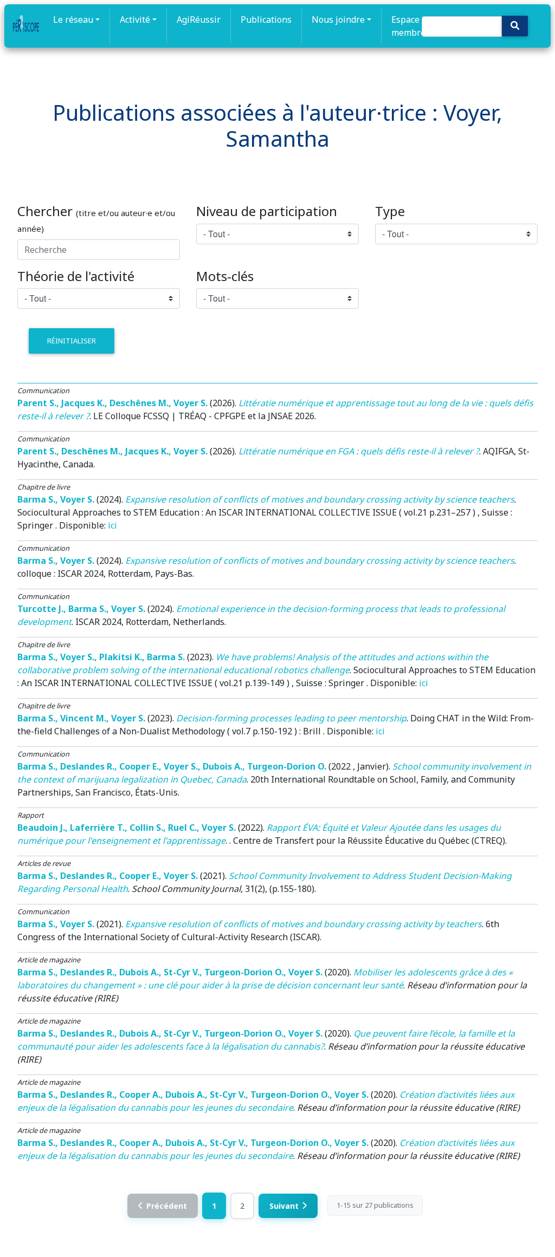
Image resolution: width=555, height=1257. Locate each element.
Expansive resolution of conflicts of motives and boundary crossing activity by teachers (303, 924)
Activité (135, 19)
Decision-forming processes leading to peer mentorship (291, 718)
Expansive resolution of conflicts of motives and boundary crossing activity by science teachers (319, 499)
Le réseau (73, 19)
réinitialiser (71, 341)
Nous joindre (338, 19)
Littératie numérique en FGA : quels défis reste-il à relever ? (358, 451)
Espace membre (408, 26)
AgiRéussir (199, 19)
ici (112, 525)
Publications (266, 19)
